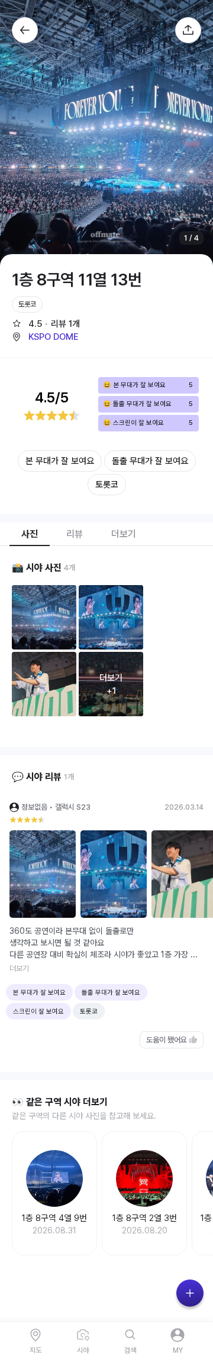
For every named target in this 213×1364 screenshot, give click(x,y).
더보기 (19, 968)
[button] (45, 336)
